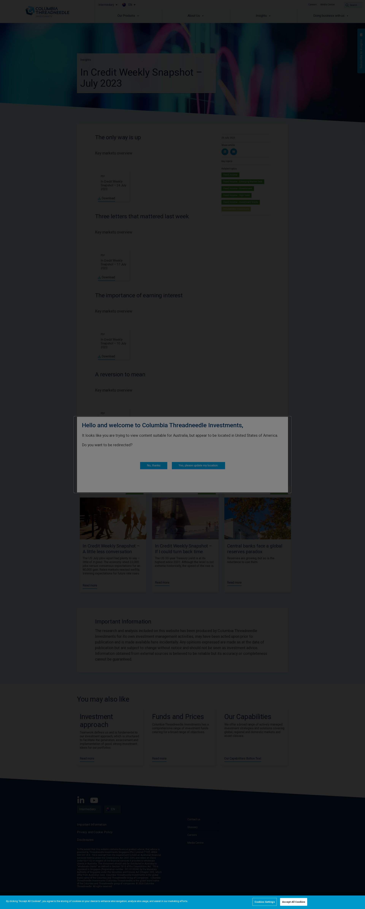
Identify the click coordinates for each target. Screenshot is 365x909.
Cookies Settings (265, 901)
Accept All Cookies (293, 901)
